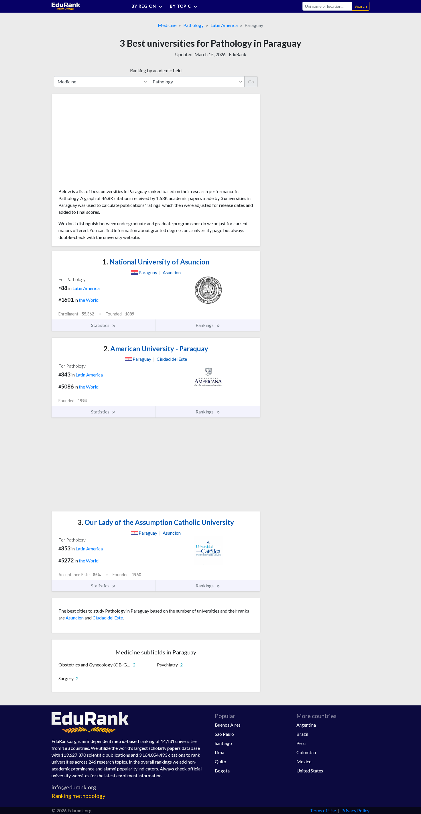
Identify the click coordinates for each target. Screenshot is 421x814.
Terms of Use (323, 810)
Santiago (223, 743)
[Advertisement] (101, 143)
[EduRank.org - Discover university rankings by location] (66, 5)
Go (251, 81)
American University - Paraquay (155, 348)
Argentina (306, 724)
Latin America (224, 25)
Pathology (193, 25)
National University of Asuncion (156, 262)
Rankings (205, 325)
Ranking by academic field (156, 70)
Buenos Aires (228, 724)
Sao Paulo (224, 734)
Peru (301, 743)
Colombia (306, 752)
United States (309, 770)
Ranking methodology (78, 796)
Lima (219, 752)
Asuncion (75, 617)
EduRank (237, 54)
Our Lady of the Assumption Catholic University (156, 522)
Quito (220, 761)
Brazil (302, 734)
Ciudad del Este (108, 617)
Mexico (304, 761)
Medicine (167, 25)
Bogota (222, 770)
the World (89, 300)
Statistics (100, 325)
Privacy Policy (355, 810)
